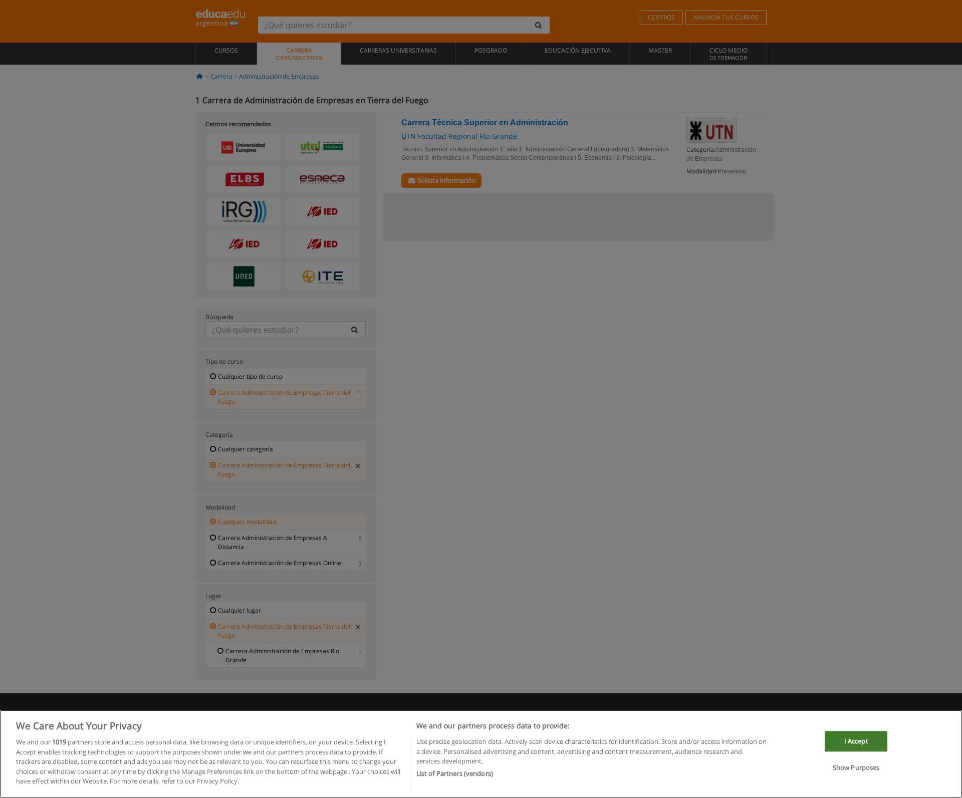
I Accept (856, 741)
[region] (481, 754)
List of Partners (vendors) (454, 773)
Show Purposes (856, 767)
